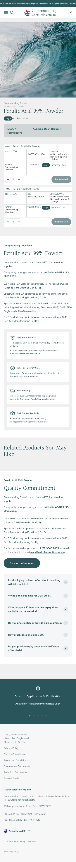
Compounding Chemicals (17, 103)
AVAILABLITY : (57, 151)
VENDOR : (9, 164)
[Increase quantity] (19, 179)
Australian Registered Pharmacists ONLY (38, 703)
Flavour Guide (11, 778)
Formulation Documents (17, 766)
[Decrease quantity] (8, 179)
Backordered (61, 179)
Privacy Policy (11, 748)
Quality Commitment (15, 754)
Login (8, 118)
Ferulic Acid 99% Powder (26, 146)
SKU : (30, 151)
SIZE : (8, 151)
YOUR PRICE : (34, 164)
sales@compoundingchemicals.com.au (28, 421)
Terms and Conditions (16, 760)
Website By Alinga (11, 851)
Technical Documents (15, 772)
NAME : (8, 146)
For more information (22, 563)
